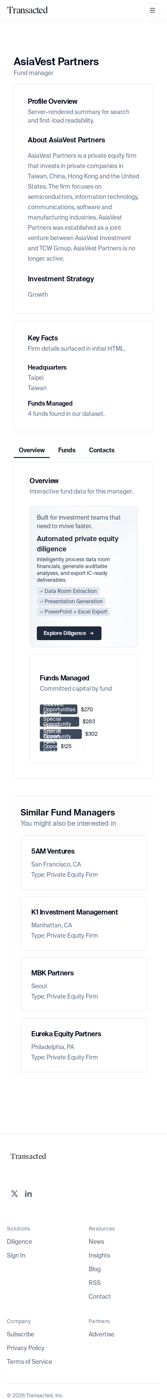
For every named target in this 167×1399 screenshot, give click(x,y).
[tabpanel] (83, 620)
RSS (95, 1283)
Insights (99, 1255)
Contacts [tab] (101, 450)
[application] (83, 727)
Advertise (101, 1334)
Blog (95, 1269)
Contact (100, 1296)
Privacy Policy (26, 1348)
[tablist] (66, 450)
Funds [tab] (66, 450)
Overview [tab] (32, 450)
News (96, 1242)
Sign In (16, 1255)
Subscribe (20, 1334)
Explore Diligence (65, 633)
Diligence (19, 1242)
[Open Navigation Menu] (152, 10)
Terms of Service (29, 1362)
